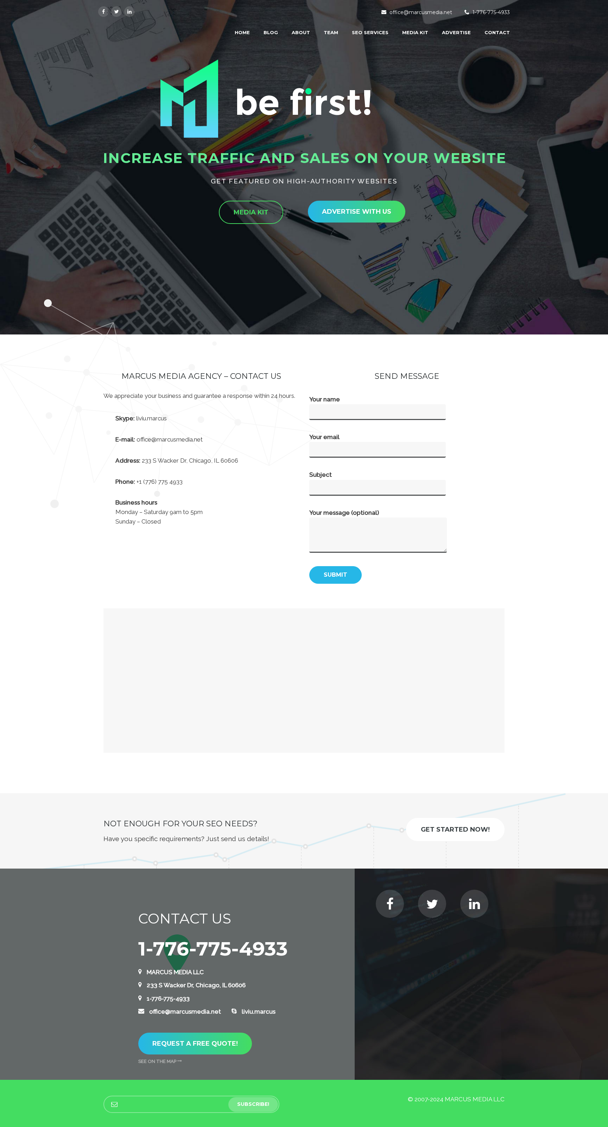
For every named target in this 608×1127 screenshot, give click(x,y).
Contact (497, 32)
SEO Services (370, 32)
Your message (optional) (344, 512)
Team (331, 32)
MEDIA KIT (415, 32)
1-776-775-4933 (491, 12)
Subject (320, 474)
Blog (271, 32)
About (301, 32)
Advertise (456, 32)
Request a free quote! (195, 1043)
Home (242, 32)
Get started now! (455, 829)
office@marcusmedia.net (421, 12)
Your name (324, 399)
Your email (324, 436)
